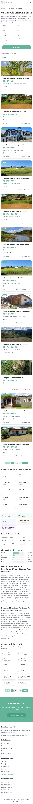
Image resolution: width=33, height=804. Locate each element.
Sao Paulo (11, 8)
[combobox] (24, 28)
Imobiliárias (4, 746)
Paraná (3, 769)
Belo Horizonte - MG (7, 787)
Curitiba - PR (5, 790)
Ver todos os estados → (8, 774)
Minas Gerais (5, 766)
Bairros (18, 25)
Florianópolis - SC (6, 792)
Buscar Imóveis (5, 743)
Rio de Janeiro (5, 764)
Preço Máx (4, 40)
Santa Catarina (5, 771)
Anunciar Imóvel (6, 753)
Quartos (4, 35)
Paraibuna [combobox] (6, 28)
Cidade (4, 25)
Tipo (18, 30)
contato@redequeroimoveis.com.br (17, 735)
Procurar (17, 47)
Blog (2, 751)
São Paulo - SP (5, 782)
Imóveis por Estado (7, 748)
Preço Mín (19, 35)
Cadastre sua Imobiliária (16, 715)
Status (3, 30)
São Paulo (4, 761)
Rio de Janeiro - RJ (6, 784)
